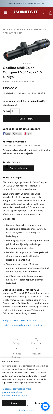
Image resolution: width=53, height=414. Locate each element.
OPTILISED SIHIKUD (12, 33)
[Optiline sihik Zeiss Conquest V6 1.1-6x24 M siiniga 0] (26, 49)
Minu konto (36, 343)
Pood (16, 29)
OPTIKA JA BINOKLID (33, 29)
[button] (26, 13)
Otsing (16, 343)
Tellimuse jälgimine (16, 355)
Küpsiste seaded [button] (26, 410)
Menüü (6, 29)
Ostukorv (36, 353)
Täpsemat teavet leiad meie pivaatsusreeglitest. (16, 390)
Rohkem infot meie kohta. (15, 395)
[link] (26, 3)
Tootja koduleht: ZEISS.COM (17, 320)
